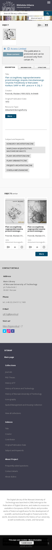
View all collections (13, 413)
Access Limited (18, 48)
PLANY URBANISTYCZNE (17, 160)
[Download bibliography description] (7, 247)
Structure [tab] (42, 67)
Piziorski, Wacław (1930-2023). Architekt (21, 93)
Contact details (11, 471)
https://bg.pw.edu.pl (11, 326)
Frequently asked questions (16, 466)
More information (35, 540)
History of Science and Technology (19, 388)
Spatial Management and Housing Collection (23, 405)
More (41, 254)
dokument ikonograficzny (16, 110)
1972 (7, 101)
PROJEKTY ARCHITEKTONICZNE (19, 165)
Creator (8, 434)
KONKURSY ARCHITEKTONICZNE (20, 144)
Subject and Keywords (14, 450)
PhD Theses (10, 377)
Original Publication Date (15, 445)
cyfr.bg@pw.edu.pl (10, 314)
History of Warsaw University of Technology (23, 394)
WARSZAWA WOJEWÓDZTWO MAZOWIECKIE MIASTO (19, 149)
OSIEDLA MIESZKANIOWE (17, 170)
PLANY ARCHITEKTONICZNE (18, 156)
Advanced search (36, 18)
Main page (9, 357)
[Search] (48, 13)
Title (7, 428)
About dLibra (10, 476)
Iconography (10, 399)
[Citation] (46, 25)
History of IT (10, 383)
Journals (8, 372)
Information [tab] (26, 67)
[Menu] (48, 2)
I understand (27, 542)
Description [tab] (10, 67)
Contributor (10, 439)
